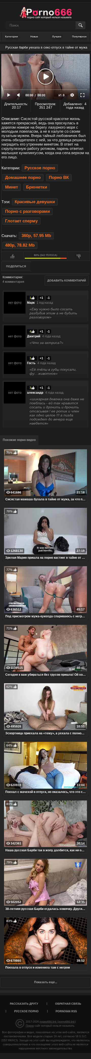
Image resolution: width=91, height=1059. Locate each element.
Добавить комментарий (66, 280)
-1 (48, 298)
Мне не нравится (79, 256)
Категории (11, 36)
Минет (11, 187)
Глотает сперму (21, 221)
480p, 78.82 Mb (20, 245)
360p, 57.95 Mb (36, 235)
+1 (41, 298)
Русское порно (40, 168)
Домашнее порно (23, 177)
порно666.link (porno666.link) (58, 1021)
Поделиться (16, 266)
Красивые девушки (35, 201)
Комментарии (12, 277)
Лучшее (56, 36)
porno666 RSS (66, 1011)
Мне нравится (12, 256)
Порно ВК (59, 177)
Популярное (79, 36)
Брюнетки (36, 187)
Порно (30, 1025)
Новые (34, 36)
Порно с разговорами (27, 211)
